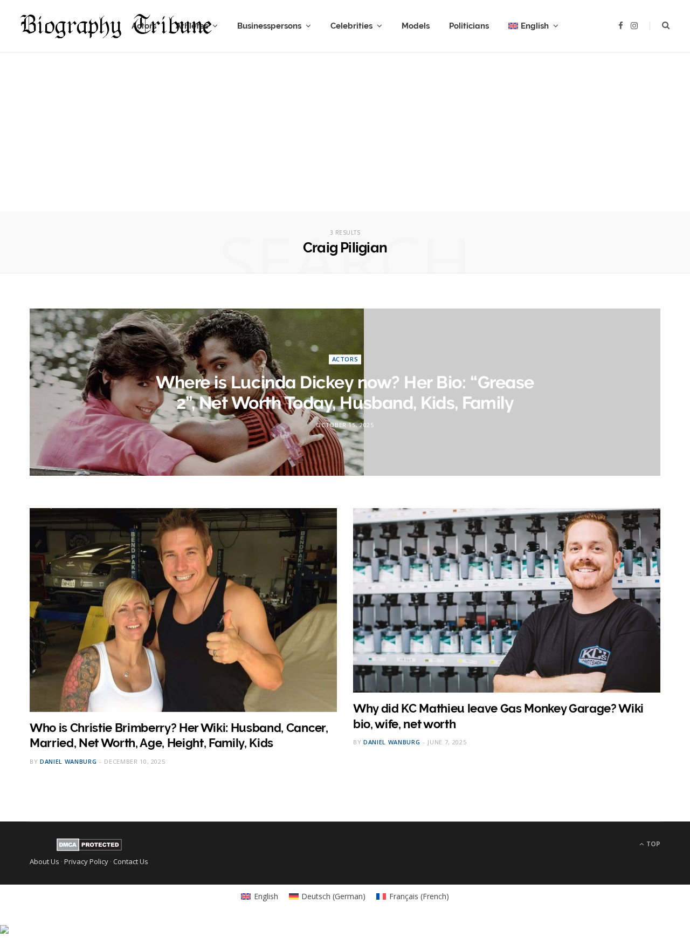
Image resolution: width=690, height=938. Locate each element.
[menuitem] (533, 26)
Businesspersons (269, 26)
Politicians (469, 26)
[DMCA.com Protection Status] (89, 848)
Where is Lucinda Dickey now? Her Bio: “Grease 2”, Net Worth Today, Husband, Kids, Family (345, 392)
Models (416, 26)
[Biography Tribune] (116, 26)
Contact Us (130, 861)
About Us (44, 861)
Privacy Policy (86, 861)
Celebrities (351, 26)
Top (652, 843)
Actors (345, 359)
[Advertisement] (345, 135)
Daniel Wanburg (68, 761)
